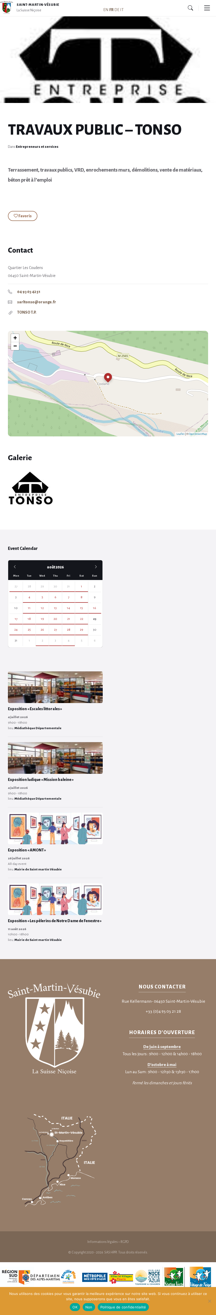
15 (81, 608)
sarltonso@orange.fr (36, 302)
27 (15, 586)
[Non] (209, 1301)
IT (122, 10)
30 (55, 586)
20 (55, 619)
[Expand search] (190, 8)
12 (42, 608)
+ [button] (15, 337)
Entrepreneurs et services (37, 147)
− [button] (15, 346)
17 (16, 619)
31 (68, 586)
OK (74, 1307)
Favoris (25, 216)
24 (16, 629)
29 (42, 586)
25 (29, 629)
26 (42, 629)
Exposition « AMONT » (27, 850)
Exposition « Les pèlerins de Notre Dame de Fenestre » (55, 921)
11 (29, 608)
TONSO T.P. (26, 312)
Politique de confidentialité (123, 1307)
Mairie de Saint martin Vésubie (38, 869)
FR (111, 10)
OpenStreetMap (198, 433)
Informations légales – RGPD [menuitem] (108, 1242)
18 (29, 619)
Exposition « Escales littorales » (35, 709)
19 (42, 619)
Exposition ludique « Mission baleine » (41, 779)
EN (106, 10)
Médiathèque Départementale (37, 728)
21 (68, 619)
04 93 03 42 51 (28, 292)
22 (81, 619)
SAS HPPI (110, 1252)
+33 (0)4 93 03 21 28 (163, 1011)
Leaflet (180, 433)
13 (55, 608)
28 (29, 586)
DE (116, 10)
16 (94, 608)
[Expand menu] (207, 8)
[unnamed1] (56, 488)
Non (88, 1307)
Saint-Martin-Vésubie (38, 5)
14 (68, 608)
